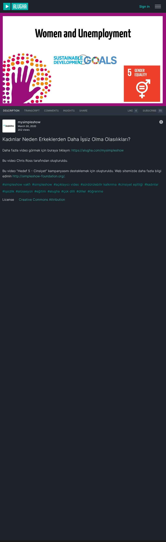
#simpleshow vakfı (16, 184)
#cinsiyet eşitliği (130, 184)
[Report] (161, 122)
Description (11, 110)
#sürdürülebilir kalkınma (99, 184)
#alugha (54, 191)
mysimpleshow (29, 122)
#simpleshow (42, 184)
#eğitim (40, 191)
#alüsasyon (24, 191)
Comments (51, 110)
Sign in (144, 6)
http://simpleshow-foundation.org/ (38, 176)
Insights (69, 110)
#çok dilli (68, 191)
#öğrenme (95, 191)
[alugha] (15, 6)
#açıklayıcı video (66, 184)
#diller (81, 191)
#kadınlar (152, 184)
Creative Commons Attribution (42, 199)
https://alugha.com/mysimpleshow (97, 150)
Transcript (32, 110)
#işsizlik (8, 191)
